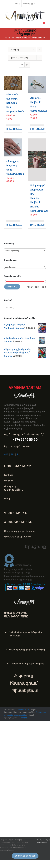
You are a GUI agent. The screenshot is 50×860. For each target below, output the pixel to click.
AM (6, 454)
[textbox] (25, 251)
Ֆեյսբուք (23, 675)
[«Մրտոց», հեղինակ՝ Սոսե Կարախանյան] (37, 84)
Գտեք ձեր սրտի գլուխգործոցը (16, 614)
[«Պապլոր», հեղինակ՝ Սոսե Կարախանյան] (13, 147)
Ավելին (17, 129)
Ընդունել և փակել (25, 856)
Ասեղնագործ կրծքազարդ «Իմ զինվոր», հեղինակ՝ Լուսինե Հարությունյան (39, 198)
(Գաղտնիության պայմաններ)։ (43, 841)
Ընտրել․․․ (10, 129)
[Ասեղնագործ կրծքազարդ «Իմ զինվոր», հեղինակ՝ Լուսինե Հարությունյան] (37, 159)
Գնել (34, 225)
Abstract (23, 717)
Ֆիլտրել (12, 287)
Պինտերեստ (25, 690)
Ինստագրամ (24, 683)
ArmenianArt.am (22, 709)
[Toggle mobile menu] (44, 23)
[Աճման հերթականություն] (39, 49)
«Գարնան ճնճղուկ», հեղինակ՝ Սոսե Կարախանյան (15, 103)
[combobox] (25, 250)
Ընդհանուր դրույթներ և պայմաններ (25, 713)
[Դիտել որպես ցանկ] (27, 64)
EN (12, 454)
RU (18, 454)
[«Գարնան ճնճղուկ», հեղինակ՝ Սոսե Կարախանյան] (13, 83)
